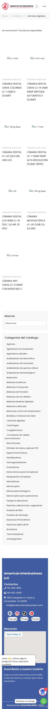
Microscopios (13, 486)
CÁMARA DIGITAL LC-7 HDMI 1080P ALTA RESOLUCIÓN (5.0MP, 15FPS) (37, 158)
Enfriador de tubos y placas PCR (22, 448)
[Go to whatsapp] (43, 701)
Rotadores (12, 529)
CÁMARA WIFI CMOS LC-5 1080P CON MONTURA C (12, 284)
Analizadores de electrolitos (21, 358)
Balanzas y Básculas (17, 406)
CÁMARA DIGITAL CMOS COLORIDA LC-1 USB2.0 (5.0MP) (12, 89)
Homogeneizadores (16, 462)
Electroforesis (13, 443)
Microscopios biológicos (18, 491)
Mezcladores (13, 481)
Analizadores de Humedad (20, 363)
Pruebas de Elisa (15, 510)
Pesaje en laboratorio (17, 500)
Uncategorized (14, 538)
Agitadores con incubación (20, 348)
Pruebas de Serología (17, 515)
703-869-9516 (13, 588)
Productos (18, 16)
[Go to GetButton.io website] (43, 706)
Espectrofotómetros (17, 452)
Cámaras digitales (11, 79)
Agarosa (11, 344)
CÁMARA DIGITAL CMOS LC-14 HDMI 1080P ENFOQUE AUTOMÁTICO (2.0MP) (37, 91)
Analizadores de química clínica (22, 368)
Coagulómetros (15, 430)
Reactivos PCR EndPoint (18, 519)
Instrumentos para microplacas (22, 472)
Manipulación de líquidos (19, 476)
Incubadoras (13, 467)
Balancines (12, 377)
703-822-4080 (14, 592)
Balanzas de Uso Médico (19, 396)
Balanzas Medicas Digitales (20, 401)
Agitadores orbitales (17, 353)
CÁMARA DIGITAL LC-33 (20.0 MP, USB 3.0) (11, 156)
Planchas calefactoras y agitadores (24, 505)
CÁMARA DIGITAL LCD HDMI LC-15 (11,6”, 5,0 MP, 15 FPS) (11, 222)
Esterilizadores (14, 457)
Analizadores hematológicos (21, 372)
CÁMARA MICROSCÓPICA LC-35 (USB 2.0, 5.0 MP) (36, 222)
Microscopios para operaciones (22, 495)
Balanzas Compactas (17, 387)
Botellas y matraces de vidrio (21, 415)
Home (5, 16)
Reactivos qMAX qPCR (17, 524)
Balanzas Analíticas (16, 382)
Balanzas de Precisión (17, 391)
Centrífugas (13, 425)
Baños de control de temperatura (23, 411)
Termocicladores (15, 534)
